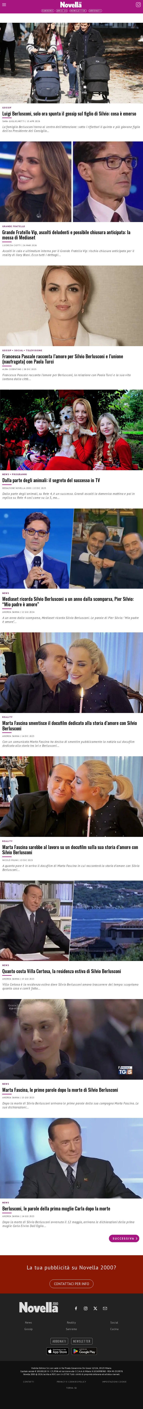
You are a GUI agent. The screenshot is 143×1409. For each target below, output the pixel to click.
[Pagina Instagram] (138, 4)
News (28, 1322)
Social (114, 1322)
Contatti (28, 1381)
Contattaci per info (71, 1284)
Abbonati (95, 11)
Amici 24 (62, 11)
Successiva (123, 1238)
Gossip (28, 1329)
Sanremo (47, 11)
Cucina (114, 1329)
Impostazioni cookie (114, 1381)
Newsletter (78, 11)
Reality (71, 1322)
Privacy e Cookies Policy (71, 1381)
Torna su (71, 1388)
